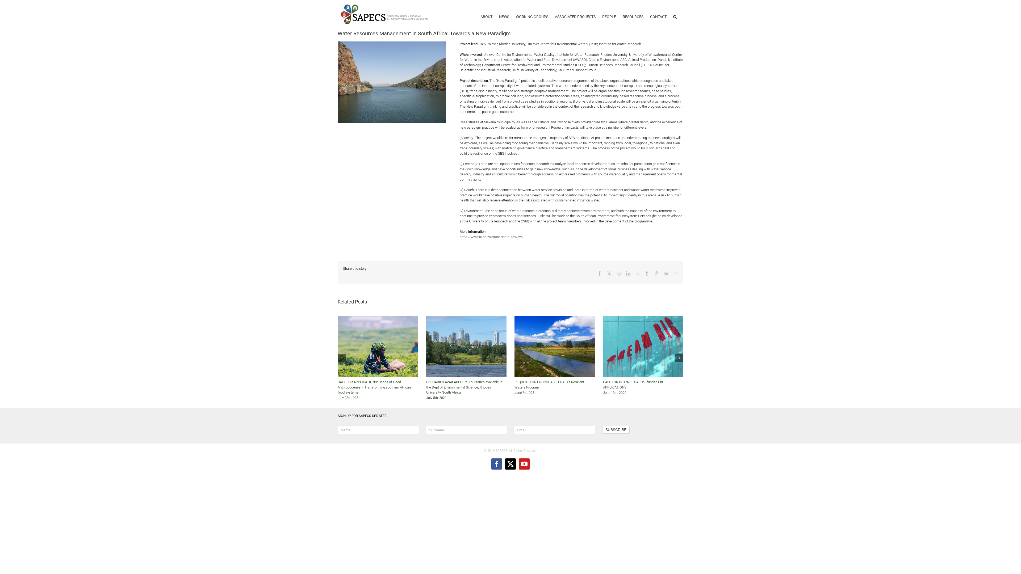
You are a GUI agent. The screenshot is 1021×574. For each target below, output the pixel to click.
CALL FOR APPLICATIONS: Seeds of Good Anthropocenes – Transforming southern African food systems (374, 387)
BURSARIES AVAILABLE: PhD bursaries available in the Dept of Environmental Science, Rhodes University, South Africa (464, 387)
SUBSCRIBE (615, 430)
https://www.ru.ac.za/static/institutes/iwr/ (491, 237)
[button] (675, 14)
